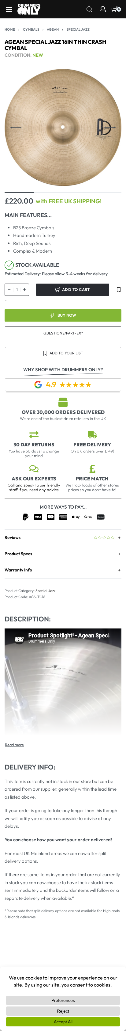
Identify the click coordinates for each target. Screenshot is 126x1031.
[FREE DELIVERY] (92, 434)
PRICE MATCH (92, 478)
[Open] (9, 10)
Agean (53, 29)
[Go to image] (19, 192)
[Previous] (16, 127)
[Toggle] (14, 745)
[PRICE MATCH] (92, 468)
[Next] (110, 127)
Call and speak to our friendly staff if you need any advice (34, 487)
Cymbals (31, 29)
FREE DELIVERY (92, 444)
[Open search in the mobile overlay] (90, 9)
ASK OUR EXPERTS (34, 478)
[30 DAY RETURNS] (34, 434)
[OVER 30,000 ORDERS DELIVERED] (63, 402)
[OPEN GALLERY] (63, 127)
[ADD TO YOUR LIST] (118, 290)
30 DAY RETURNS (33, 444)
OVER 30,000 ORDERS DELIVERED (63, 412)
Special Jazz (78, 29)
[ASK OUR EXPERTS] (34, 468)
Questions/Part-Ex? (63, 333)
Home (10, 29)
